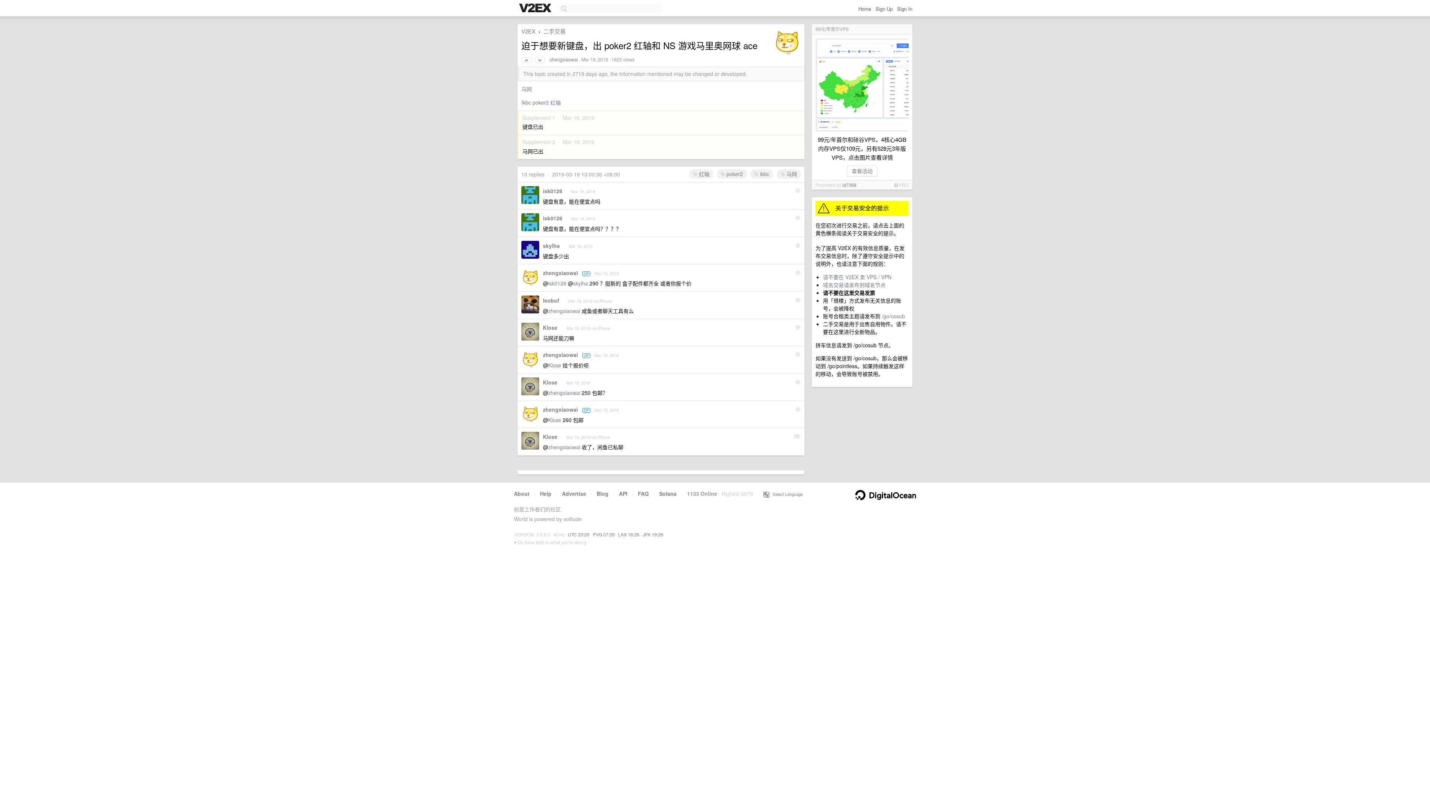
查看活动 (862, 171)
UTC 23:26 (579, 534)
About (522, 493)
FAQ (643, 493)
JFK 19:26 (653, 534)
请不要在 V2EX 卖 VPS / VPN (857, 277)
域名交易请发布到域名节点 (854, 284)
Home (864, 8)
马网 (526, 89)
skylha (551, 245)
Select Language (786, 494)
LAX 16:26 (628, 534)
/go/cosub (893, 316)
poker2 (734, 174)
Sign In (904, 8)
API (623, 493)
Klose (550, 327)
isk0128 (552, 191)
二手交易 (554, 31)
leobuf (551, 300)
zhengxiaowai (564, 59)
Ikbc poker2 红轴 (541, 102)
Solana (668, 493)
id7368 (849, 185)
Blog (602, 493)
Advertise (574, 493)
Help (546, 493)
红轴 (703, 174)
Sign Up (884, 8)
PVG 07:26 (604, 534)
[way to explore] (536, 8)
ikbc (764, 174)
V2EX (528, 31)
